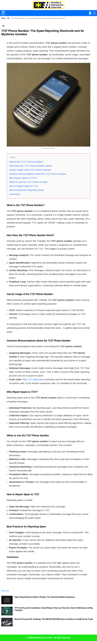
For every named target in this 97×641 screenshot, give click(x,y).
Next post (5, 591)
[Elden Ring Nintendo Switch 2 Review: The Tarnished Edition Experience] (7, 600)
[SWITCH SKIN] (89, 13)
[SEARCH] (94, 13)
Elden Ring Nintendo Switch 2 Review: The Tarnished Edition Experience (45, 597)
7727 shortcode (35, 379)
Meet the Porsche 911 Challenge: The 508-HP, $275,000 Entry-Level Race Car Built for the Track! (54, 619)
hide (12, 157)
